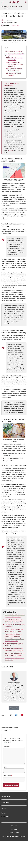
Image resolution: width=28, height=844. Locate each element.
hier (11, 126)
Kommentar (6, 746)
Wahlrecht (20, 6)
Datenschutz (14, 829)
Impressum (14, 825)
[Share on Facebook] (16, 715)
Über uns (3, 813)
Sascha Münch (15, 25)
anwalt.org (4, 6)
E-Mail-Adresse (7, 775)
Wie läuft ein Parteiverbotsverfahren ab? (15, 59)
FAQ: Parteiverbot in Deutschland (13, 51)
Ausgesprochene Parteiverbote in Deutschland (15, 69)
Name (5, 767)
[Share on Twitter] (10, 715)
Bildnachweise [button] (14, 708)
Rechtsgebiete (12, 6)
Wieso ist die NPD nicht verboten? (14, 74)
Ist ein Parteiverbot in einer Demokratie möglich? (14, 55)
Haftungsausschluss (14, 833)
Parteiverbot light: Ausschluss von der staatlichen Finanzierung (15, 64)
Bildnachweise (5, 816)
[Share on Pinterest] (21, 715)
